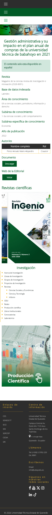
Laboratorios (9, 318)
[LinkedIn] (30, 495)
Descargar (9, 163)
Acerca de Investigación (13, 273)
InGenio (12, 297)
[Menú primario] (6, 4)
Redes (6, 304)
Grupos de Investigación (13, 280)
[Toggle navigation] (6, 12)
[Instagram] (42, 488)
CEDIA (5, 437)
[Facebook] (30, 488)
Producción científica (12, 307)
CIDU (6, 300)
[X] (38, 488)
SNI (4, 429)
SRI (4, 442)
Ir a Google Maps (36, 437)
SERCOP (6, 433)
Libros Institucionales (12, 311)
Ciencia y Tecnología (17, 293)
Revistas (7, 286)
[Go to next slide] (45, 228)
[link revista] (26, 227)
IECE (4, 424)
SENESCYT (7, 420)
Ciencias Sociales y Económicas (21, 290)
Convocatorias (9, 314)
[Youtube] (33, 488)
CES (4, 416)
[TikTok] (35, 495)
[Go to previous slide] (7, 228)
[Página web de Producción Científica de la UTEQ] (26, 356)
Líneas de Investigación (13, 276)
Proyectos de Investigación (14, 283)
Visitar (9, 177)
